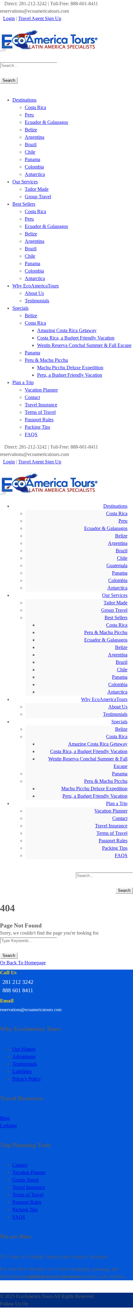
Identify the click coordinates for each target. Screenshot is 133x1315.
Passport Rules (39, 419)
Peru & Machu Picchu (46, 360)
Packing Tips (37, 427)
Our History (24, 1049)
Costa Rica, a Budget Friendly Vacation (75, 337)
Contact (32, 397)
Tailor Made (37, 189)
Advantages (24, 1056)
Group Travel (38, 196)
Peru (29, 114)
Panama (32, 159)
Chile (30, 152)
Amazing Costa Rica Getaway (67, 330)
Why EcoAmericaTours (35, 285)
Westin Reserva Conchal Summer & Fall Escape (84, 345)
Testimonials (37, 300)
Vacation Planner (41, 389)
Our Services (25, 181)
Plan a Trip (23, 382)
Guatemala (116, 565)
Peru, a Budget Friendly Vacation (69, 375)
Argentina (34, 137)
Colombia (34, 166)
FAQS (31, 434)
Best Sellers (23, 204)
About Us (34, 293)
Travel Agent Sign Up (39, 18)
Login (9, 18)
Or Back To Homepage (23, 962)
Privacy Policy (26, 1078)
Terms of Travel (40, 412)
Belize (31, 129)
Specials (20, 308)
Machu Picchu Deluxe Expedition (70, 367)
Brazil (30, 144)
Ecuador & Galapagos (46, 122)
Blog (5, 1118)
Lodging (8, 1125)
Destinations (24, 100)
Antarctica (35, 174)
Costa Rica (35, 107)
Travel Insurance (41, 404)
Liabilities (22, 1071)
